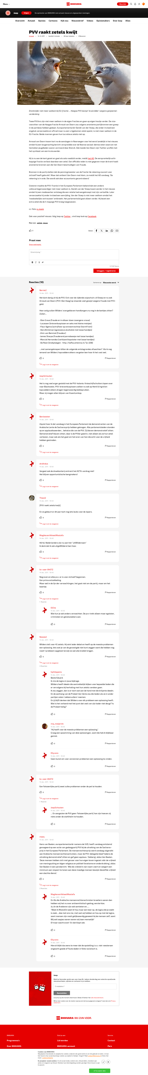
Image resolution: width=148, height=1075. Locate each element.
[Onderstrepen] (39, 262)
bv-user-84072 (46, 569)
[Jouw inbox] (135, 4)
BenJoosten (44, 416)
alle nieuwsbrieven (97, 997)
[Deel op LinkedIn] (107, 231)
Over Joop (117, 20)
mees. (42, 836)
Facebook (92, 216)
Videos (90, 20)
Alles (127, 20)
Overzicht (20, 20)
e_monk (40, 209)
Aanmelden (62, 993)
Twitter (67, 216)
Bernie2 (43, 290)
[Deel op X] (102, 231)
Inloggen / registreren (106, 271)
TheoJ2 (42, 498)
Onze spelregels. (35, 244)
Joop (16, 13)
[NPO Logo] (143, 4)
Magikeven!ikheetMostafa (51, 535)
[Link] (42, 262)
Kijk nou (64, 20)
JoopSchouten (45, 376)
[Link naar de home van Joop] (8, 13)
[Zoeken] (131, 4)
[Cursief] (35, 262)
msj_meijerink (57, 723)
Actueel (31, 20)
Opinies (42, 20)
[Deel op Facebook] (96, 231)
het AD (91, 158)
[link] (39, 223)
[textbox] (74, 255)
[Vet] (32, 262)
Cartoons (53, 20)
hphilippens (56, 672)
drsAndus (43, 463)
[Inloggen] (139, 4)
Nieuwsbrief (77, 20)
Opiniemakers (103, 20)
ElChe (53, 607)
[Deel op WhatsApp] (112, 231)
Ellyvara (54, 753)
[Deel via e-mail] (117, 231)
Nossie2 (43, 637)
